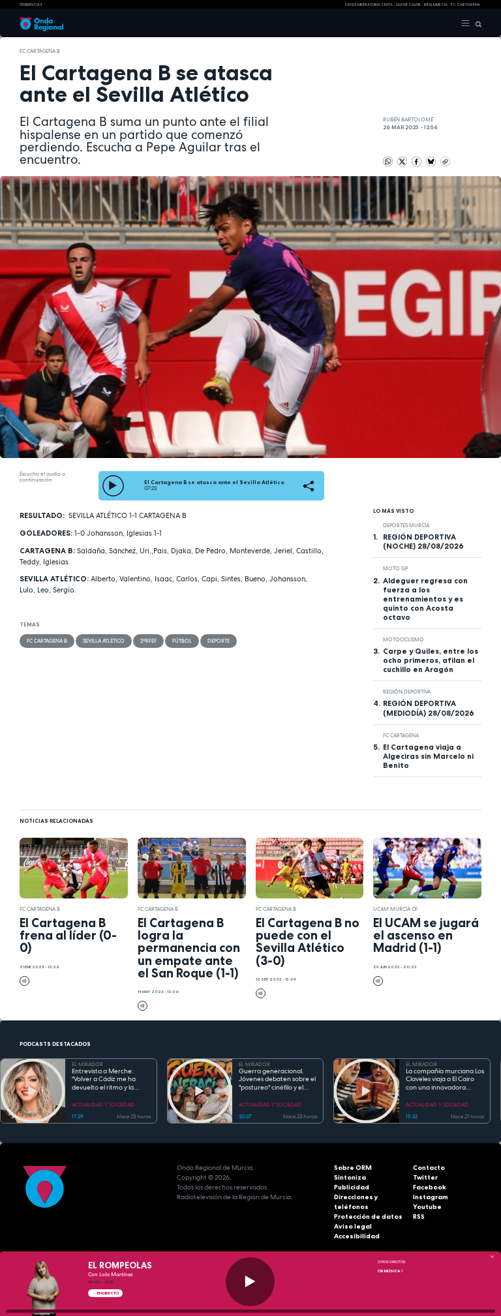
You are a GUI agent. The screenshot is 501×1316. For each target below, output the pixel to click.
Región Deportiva (407, 691)
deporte (218, 640)
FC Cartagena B (40, 51)
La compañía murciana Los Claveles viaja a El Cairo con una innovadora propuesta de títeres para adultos (445, 1079)
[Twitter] (402, 160)
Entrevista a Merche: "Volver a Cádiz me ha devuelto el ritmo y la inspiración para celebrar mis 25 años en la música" (109, 1079)
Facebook (429, 1187)
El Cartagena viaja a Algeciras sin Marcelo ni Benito (428, 756)
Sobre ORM (353, 1167)
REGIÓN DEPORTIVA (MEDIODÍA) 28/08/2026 (428, 708)
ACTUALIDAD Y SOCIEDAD (103, 1104)
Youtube (427, 1206)
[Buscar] (475, 23)
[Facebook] (417, 160)
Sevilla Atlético (104, 640)
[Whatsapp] (388, 161)
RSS (419, 1216)
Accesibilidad (357, 1236)
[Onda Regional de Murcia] (41, 23)
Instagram (430, 1197)
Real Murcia (436, 4)
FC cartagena (465, 4)
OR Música (389, 1271)
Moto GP (395, 568)
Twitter (425, 1177)
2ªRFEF (148, 640)
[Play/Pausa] (250, 1281)
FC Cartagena (401, 735)
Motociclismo (403, 639)
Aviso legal (353, 1226)
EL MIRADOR (87, 1064)
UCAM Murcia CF (395, 909)
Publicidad (351, 1187)
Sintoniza (350, 1177)
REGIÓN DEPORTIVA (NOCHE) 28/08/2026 (423, 541)
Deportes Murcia (406, 525)
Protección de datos (368, 1216)
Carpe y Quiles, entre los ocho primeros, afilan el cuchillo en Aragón (430, 660)
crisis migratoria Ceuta (368, 4)
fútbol (182, 640)
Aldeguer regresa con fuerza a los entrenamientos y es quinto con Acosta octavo (425, 599)
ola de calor (408, 4)
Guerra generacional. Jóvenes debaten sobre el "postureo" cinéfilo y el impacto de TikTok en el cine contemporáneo (277, 1079)
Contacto (429, 1167)
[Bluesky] (431, 160)
